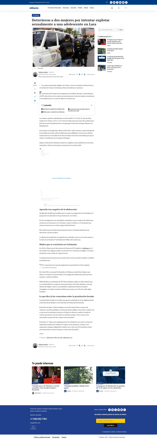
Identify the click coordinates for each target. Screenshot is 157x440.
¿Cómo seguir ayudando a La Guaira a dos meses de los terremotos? (114, 67)
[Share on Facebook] (77, 74)
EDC (61, 337)
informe (86, 248)
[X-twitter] (117, 2)
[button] (107, 2)
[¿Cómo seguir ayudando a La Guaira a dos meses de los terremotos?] (102, 68)
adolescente (50, 337)
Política (109, 45)
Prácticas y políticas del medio (42, 437)
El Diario (69, 391)
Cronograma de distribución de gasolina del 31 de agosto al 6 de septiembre (115, 58)
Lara (71, 337)
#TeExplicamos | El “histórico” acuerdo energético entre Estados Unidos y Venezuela (115, 41)
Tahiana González (43, 72)
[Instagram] (111, 2)
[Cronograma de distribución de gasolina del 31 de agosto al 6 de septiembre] (102, 59)
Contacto (64, 437)
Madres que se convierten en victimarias (54, 112)
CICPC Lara (57, 337)
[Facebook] (114, 2)
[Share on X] (79, 74)
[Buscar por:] (109, 30)
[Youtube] (120, 2)
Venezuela (109, 62)
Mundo (108, 53)
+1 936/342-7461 (38, 418)
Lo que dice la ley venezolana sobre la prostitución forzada (79, 109)
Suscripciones (56, 437)
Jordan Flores (38, 393)
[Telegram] (123, 2)
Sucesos (36, 15)
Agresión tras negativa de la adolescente (54, 109)
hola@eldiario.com (35, 423)
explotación (66, 337)
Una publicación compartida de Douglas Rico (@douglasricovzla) (61, 205)
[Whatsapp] (126, 2)
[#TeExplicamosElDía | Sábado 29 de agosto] (102, 51)
